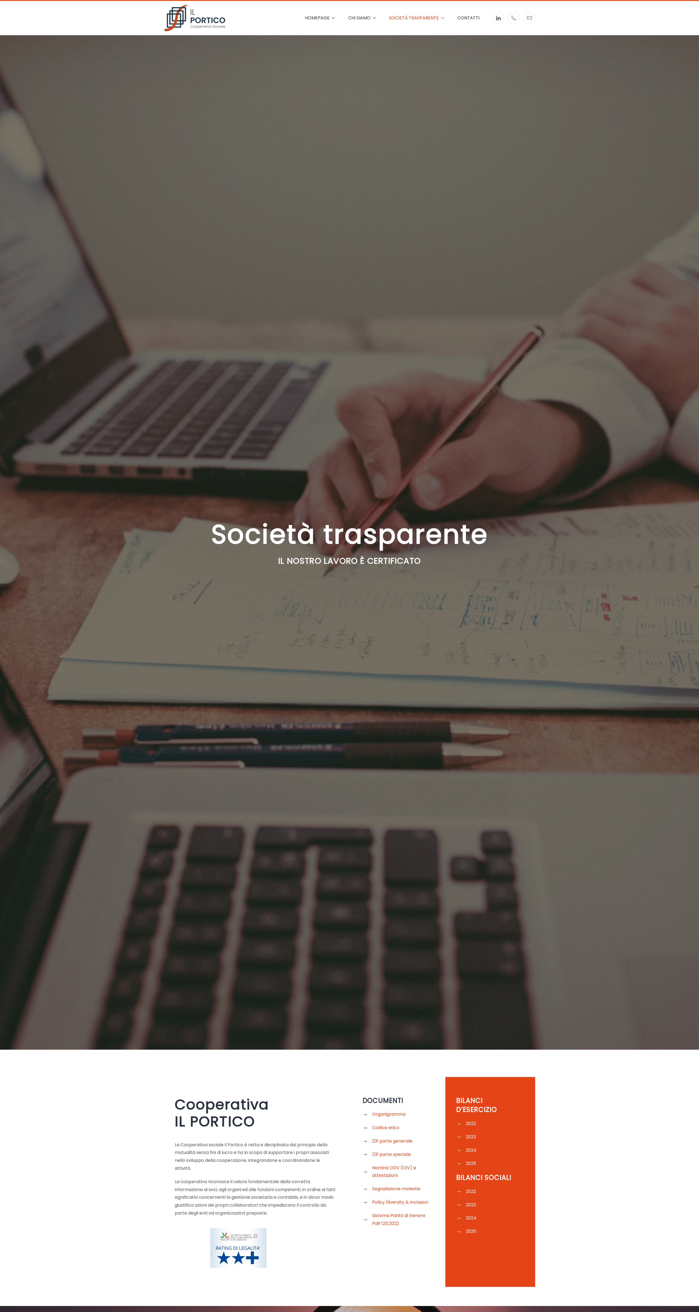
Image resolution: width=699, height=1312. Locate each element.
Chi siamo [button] (359, 18)
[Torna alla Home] (195, 18)
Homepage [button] (317, 18)
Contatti (468, 18)
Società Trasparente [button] (414, 18)
